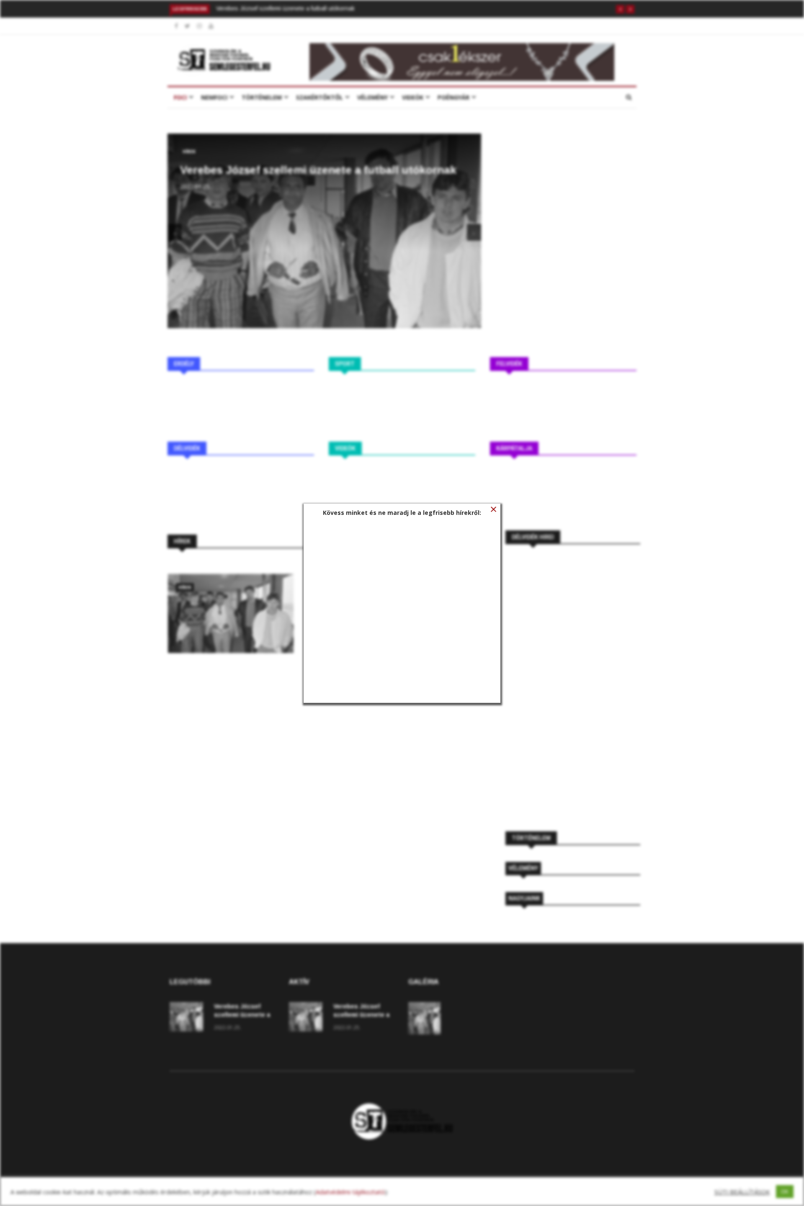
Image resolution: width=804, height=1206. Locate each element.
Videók (412, 97)
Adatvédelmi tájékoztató (350, 1192)
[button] (620, 9)
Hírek (189, 151)
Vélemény (372, 97)
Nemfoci (214, 97)
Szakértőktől (319, 97)
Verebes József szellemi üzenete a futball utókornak (285, 8)
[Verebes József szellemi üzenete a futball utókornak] (231, 613)
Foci (180, 97)
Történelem (262, 97)
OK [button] (785, 1191)
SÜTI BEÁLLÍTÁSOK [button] (742, 1192)
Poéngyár (453, 97)
